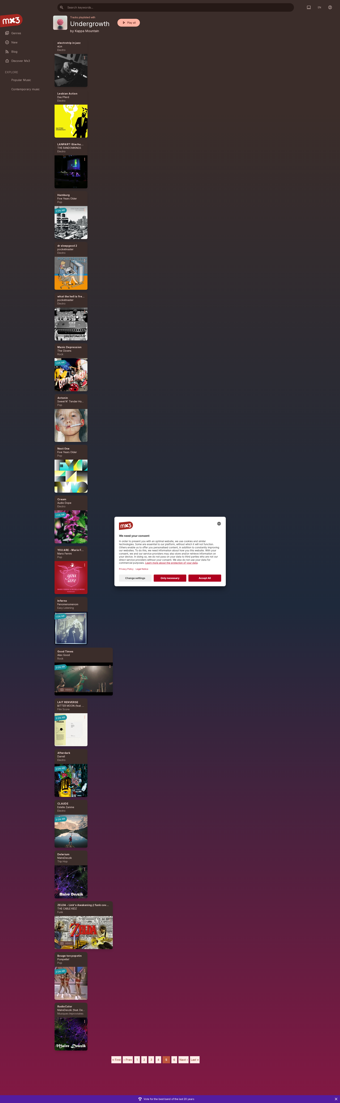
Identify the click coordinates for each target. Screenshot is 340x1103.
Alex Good (63, 654)
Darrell (61, 756)
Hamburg (63, 194)
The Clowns (64, 350)
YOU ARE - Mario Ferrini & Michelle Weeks (84, 550)
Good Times (65, 651)
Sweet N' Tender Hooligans (73, 401)
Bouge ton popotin (69, 955)
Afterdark (63, 752)
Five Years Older (67, 198)
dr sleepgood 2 (67, 245)
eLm (59, 46)
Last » (195, 1060)
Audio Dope (64, 502)
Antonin (62, 397)
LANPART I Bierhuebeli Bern (75, 144)
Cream (61, 499)
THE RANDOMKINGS (69, 147)
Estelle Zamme (65, 807)
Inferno (62, 600)
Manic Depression (69, 347)
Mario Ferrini (64, 553)
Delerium (63, 854)
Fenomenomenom (67, 604)
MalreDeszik (64, 857)
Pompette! (63, 959)
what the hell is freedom (73, 296)
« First (116, 1060)
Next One (63, 448)
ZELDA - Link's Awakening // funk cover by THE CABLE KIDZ (96, 905)
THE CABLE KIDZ (67, 908)
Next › (183, 1060)
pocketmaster (65, 249)
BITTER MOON (66, 705)
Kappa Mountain (87, 31)
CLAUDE (62, 803)
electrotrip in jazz (69, 42)
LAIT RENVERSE (67, 702)
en (319, 7)
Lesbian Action (67, 93)
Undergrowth (90, 24)
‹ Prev (128, 1060)
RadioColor (64, 1006)
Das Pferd (63, 97)
